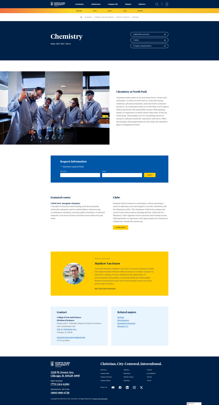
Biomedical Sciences (126, 323)
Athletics (142, 4)
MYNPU (140, 11)
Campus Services (106, 377)
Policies (149, 377)
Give (125, 11)
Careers (149, 370)
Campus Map (105, 373)
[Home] (81, 17)
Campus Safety (105, 380)
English (191, 403)
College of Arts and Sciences (104, 17)
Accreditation (151, 373)
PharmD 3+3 (122, 326)
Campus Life (113, 4)
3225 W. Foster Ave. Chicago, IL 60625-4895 (65, 373)
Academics (79, 4)
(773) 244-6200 (60, 384)
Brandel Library (129, 377)
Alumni (128, 4)
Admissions (96, 4)
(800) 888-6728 (60, 392)
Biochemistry (123, 320)
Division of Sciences (122, 17)
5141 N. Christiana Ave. (67, 329)
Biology (120, 317)
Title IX (149, 380)
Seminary (127, 380)
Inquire (79, 11)
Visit (95, 11)
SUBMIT (150, 175)
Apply (110, 11)
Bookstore (127, 373)
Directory (104, 370)
